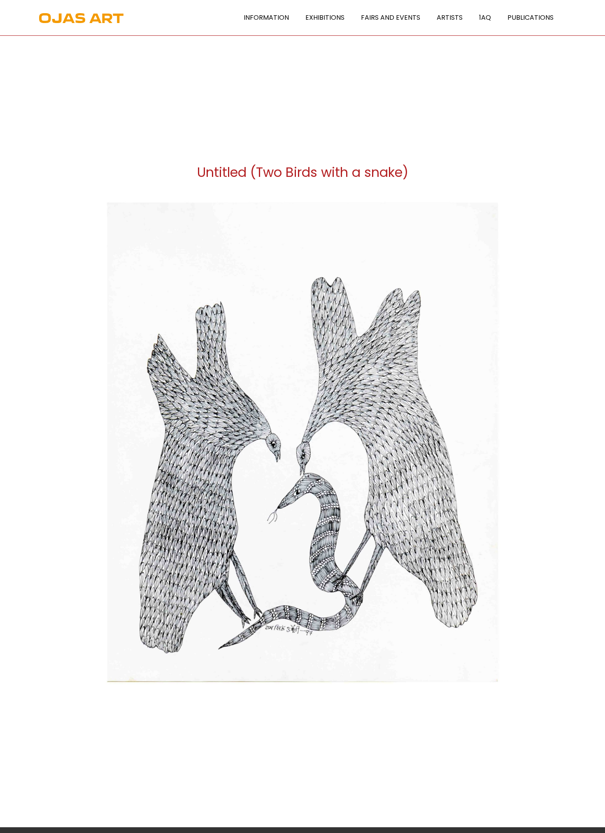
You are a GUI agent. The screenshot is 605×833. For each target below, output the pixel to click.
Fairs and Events (390, 17)
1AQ (485, 17)
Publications (530, 17)
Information (266, 17)
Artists (450, 17)
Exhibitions (324, 17)
